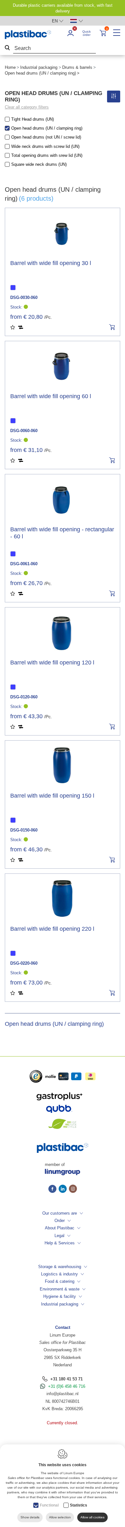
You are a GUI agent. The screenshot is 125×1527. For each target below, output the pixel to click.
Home (10, 67)
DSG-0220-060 (24, 963)
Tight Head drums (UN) (32, 119)
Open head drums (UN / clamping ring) (46, 128)
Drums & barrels (77, 67)
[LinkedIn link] (64, 1189)
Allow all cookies (92, 1517)
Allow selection (60, 1517)
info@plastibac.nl (62, 1393)
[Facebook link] (53, 1189)
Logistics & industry (59, 1274)
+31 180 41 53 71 (66, 1379)
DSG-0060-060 (24, 430)
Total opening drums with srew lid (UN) (46, 155)
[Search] (7, 48)
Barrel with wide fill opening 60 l (50, 396)
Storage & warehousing (59, 1266)
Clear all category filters (27, 107)
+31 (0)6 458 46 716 (66, 1386)
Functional (49, 1505)
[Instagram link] (73, 1189)
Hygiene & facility (59, 1296)
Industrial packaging (38, 67)
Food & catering (59, 1281)
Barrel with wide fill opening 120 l (52, 662)
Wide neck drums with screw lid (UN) (45, 146)
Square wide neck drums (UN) (39, 164)
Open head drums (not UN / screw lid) (46, 137)
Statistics (78, 1505)
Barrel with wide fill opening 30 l (50, 263)
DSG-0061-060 (24, 563)
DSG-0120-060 (24, 697)
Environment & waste (59, 1289)
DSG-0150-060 (24, 830)
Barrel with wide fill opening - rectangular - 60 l (62, 533)
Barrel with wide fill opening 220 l (52, 929)
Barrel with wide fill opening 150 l (52, 795)
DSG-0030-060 (24, 297)
